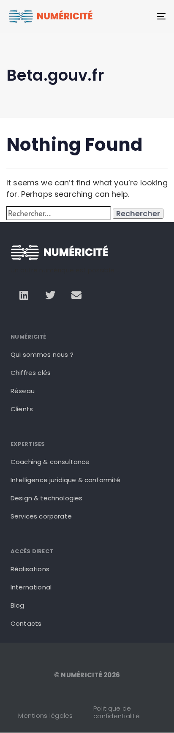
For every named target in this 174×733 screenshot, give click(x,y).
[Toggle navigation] (139, 16)
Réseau (23, 390)
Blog (17, 605)
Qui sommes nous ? (42, 354)
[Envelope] (76, 295)
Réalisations (30, 569)
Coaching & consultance (50, 461)
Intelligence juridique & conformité (66, 479)
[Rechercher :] (58, 213)
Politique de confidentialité (116, 712)
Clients (22, 409)
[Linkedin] (24, 295)
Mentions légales (45, 715)
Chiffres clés (31, 372)
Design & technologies (46, 498)
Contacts (26, 623)
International (31, 587)
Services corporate (41, 516)
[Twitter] (50, 295)
